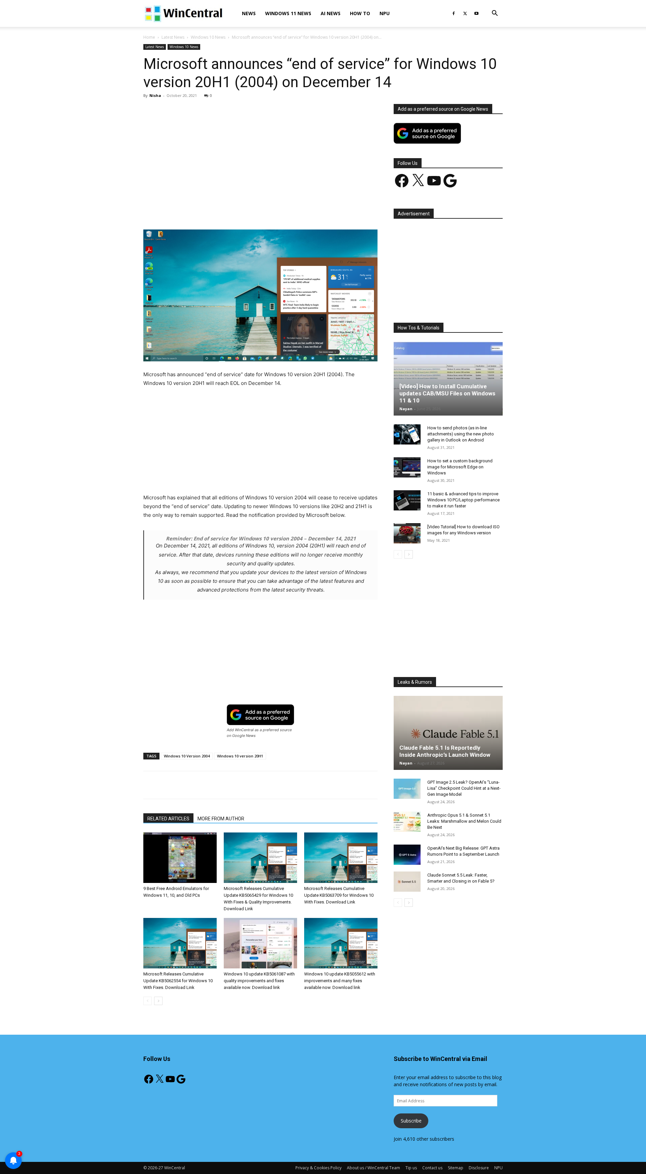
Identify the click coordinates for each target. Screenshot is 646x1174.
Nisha (155, 95)
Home (149, 37)
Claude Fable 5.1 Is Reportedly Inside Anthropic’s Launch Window (444, 751)
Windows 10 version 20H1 (240, 755)
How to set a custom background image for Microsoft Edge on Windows (460, 466)
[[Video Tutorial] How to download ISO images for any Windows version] (407, 533)
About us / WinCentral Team (373, 1168)
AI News (330, 13)
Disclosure (479, 1168)
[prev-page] (147, 1001)
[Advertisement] (260, 154)
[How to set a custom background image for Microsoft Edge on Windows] (407, 467)
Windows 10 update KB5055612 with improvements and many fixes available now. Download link (339, 980)
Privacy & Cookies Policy (318, 1168)
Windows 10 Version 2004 (187, 755)
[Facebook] (453, 13)
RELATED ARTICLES (168, 818)
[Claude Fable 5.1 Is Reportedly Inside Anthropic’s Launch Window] (448, 733)
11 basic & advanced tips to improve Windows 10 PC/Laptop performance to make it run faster (463, 499)
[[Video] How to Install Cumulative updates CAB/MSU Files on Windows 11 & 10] (448, 379)
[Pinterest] (221, 210)
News (249, 13)
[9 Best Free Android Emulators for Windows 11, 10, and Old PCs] (180, 857)
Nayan (405, 408)
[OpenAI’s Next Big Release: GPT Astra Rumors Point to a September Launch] (407, 855)
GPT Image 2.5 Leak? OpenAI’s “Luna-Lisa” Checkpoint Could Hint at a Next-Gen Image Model (464, 788)
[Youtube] (476, 13)
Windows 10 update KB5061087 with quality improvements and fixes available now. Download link (259, 980)
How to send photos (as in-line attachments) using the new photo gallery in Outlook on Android (460, 433)
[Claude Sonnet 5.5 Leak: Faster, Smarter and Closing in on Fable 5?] (407, 881)
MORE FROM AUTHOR (221, 818)
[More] (299, 210)
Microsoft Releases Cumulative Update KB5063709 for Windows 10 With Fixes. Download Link (338, 895)
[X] (465, 13)
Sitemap (455, 1168)
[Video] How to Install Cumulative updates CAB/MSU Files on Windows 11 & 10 (447, 393)
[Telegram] (283, 210)
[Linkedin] (252, 210)
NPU (385, 13)
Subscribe (411, 1120)
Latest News (173, 37)
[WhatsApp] (237, 210)
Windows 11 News (288, 13)
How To (360, 13)
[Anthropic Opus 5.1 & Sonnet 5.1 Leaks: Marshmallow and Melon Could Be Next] (407, 822)
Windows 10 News (208, 37)
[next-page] (158, 1001)
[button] (495, 14)
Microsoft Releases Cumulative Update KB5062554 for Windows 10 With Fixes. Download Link (178, 980)
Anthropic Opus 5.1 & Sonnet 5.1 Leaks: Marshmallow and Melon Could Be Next (464, 821)
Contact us (432, 1168)
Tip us (411, 1168)
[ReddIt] (268, 210)
